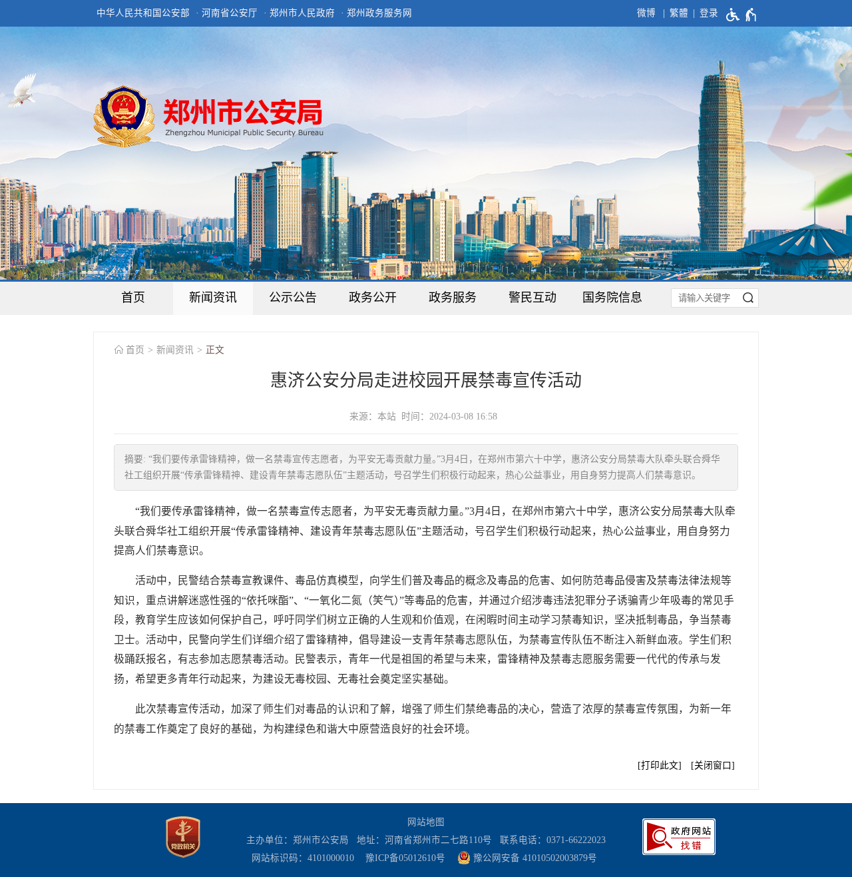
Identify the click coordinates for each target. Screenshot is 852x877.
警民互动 (532, 297)
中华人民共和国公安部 (143, 13)
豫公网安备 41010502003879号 (534, 858)
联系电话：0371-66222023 (553, 840)
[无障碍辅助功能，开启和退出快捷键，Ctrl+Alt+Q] (742, 15)
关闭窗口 (713, 765)
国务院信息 (612, 297)
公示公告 (293, 297)
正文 (215, 350)
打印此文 (659, 765)
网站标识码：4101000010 (305, 858)
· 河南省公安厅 (227, 13)
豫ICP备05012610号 (405, 858)
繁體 (679, 13)
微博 (646, 13)
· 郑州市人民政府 (299, 13)
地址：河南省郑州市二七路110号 (427, 840)
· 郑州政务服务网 (376, 13)
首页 (133, 297)
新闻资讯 (213, 297)
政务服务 (453, 297)
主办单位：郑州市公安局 (300, 840)
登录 (709, 13)
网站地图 (426, 822)
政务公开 (373, 297)
